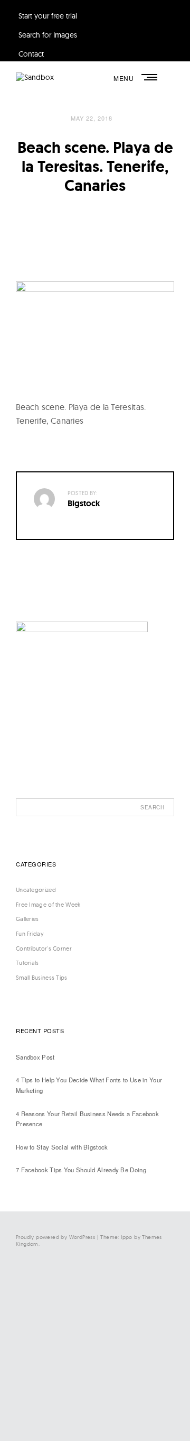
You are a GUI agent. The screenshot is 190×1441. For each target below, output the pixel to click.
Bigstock (84, 503)
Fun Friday (30, 933)
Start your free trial (47, 16)
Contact (31, 54)
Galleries (27, 919)
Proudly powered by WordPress (55, 1237)
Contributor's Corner (44, 948)
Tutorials (27, 962)
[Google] (79, 1412)
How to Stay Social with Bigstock (62, 1147)
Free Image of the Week (48, 904)
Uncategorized (36, 889)
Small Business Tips (42, 977)
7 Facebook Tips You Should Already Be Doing (81, 1169)
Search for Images (47, 35)
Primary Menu (150, 77)
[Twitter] (79, 1325)
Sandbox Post (35, 1057)
